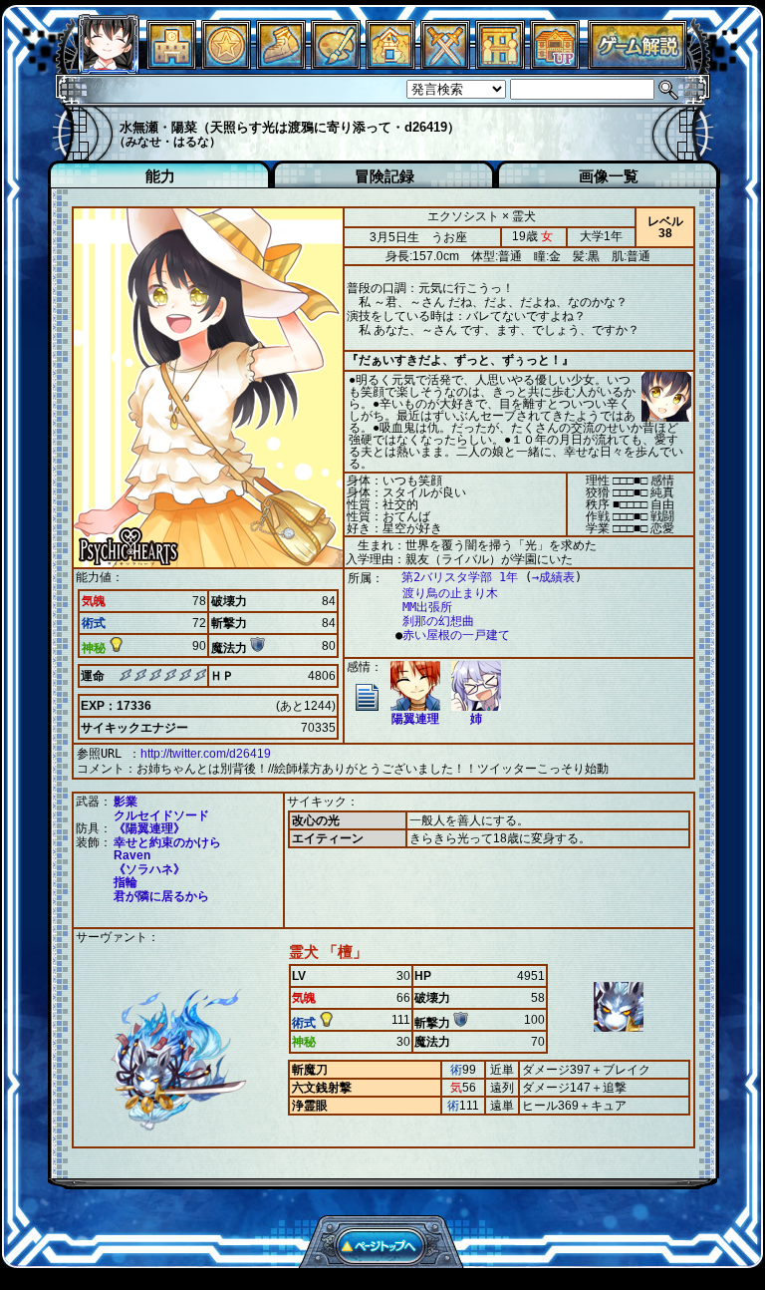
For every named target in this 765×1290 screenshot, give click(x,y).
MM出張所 (427, 607)
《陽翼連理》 (149, 828)
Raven (132, 855)
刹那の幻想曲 (438, 621)
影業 (125, 801)
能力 (160, 175)
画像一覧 (608, 175)
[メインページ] (171, 64)
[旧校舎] (555, 64)
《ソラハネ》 (149, 869)
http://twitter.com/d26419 (205, 754)
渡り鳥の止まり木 (450, 593)
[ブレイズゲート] (390, 64)
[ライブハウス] (445, 64)
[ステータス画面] (108, 64)
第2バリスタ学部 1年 (459, 577)
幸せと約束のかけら (167, 842)
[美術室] (336, 64)
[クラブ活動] (500, 64)
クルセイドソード (161, 815)
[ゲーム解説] (637, 64)
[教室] (281, 64)
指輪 (125, 882)
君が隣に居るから (161, 896)
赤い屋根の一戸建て (456, 635)
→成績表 (553, 577)
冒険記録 (384, 175)
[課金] (226, 64)
